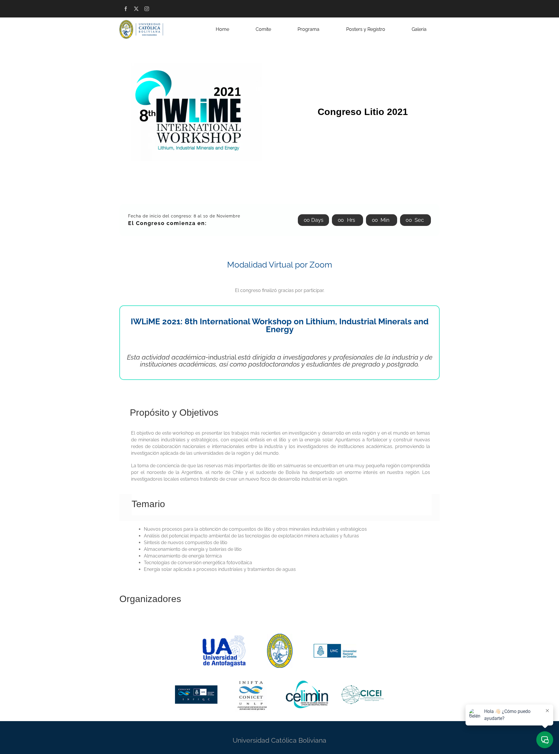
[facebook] (125, 8)
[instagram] (146, 8)
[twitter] (136, 8)
